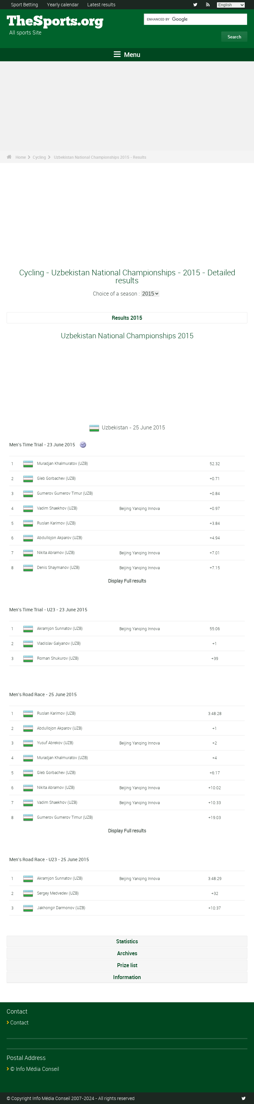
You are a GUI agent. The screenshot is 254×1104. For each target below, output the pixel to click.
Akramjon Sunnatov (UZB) (60, 628)
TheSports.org (32, 21)
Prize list (127, 965)
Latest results (101, 4)
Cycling (39, 157)
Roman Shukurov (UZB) (58, 658)
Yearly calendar (63, 4)
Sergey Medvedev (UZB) (58, 893)
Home (21, 157)
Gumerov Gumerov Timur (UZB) (65, 493)
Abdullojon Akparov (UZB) (59, 537)
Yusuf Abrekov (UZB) (55, 742)
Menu (131, 54)
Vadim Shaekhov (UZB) (57, 508)
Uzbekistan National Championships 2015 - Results (100, 157)
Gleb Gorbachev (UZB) (56, 478)
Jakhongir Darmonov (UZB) (61, 907)
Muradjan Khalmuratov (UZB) (62, 463)
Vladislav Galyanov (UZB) (59, 643)
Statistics (127, 941)
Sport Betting (24, 4)
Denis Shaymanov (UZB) (58, 567)
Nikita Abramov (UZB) (56, 552)
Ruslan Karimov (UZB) (56, 522)
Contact (19, 1022)
